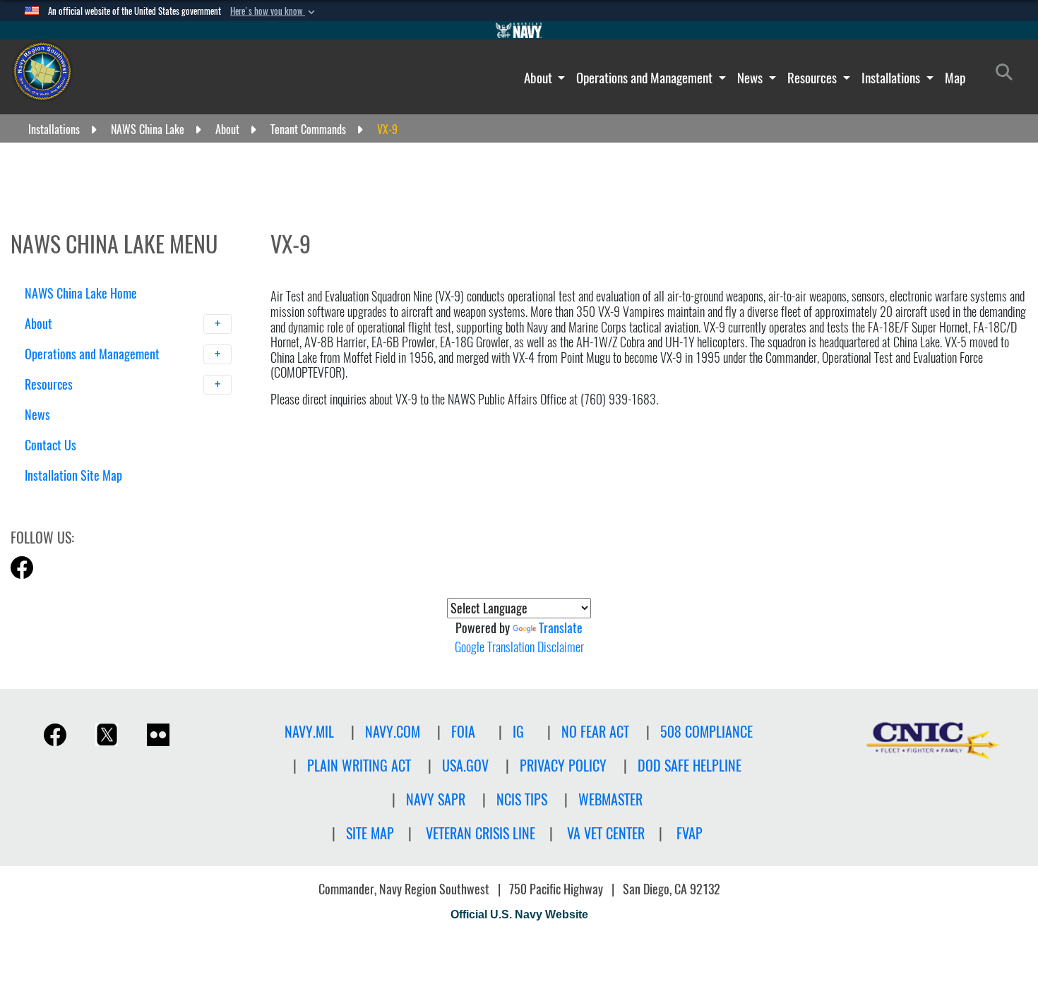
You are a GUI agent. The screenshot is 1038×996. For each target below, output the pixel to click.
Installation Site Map (73, 475)
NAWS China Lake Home (81, 293)
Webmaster (610, 799)
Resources (813, 77)
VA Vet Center (606, 833)
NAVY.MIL (309, 731)
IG (518, 731)
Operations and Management (645, 77)
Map (955, 77)
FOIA (463, 731)
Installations (892, 77)
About (539, 77)
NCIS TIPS (521, 799)
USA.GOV (465, 765)
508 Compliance (706, 731)
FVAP (689, 833)
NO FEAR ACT (595, 731)
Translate (561, 628)
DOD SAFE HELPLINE (689, 765)
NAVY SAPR (435, 799)
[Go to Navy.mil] (519, 30)
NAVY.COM (392, 731)
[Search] (98, 500)
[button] (274, 11)
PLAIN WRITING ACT (359, 765)
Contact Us (50, 445)
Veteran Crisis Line (480, 833)
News (751, 77)
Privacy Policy (563, 765)
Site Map (370, 833)
